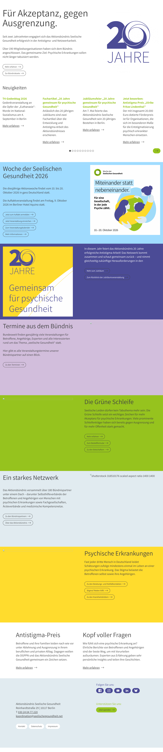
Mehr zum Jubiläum (95, 270)
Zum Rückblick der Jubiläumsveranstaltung (105, 277)
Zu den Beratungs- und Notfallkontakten (104, 584)
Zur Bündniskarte (12, 73)
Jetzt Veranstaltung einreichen (18, 221)
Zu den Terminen (12, 364)
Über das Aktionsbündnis (16, 522)
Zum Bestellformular (95, 443)
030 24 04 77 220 (28, 712)
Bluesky (136, 690)
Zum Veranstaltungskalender (17, 227)
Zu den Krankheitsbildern (98, 597)
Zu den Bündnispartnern (16, 516)
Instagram (109, 690)
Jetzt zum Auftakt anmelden (17, 214)
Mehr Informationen (14, 234)
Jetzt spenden (148, 740)
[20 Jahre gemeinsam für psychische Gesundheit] (128, 42)
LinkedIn (127, 690)
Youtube (118, 690)
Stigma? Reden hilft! (95, 590)
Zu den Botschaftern (96, 449)
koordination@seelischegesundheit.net (39, 716)
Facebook (100, 690)
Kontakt (21, 726)
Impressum (53, 726)
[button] (6, 150)
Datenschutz (36, 726)
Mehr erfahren (11, 66)
